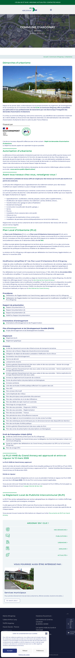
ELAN (37, 107)
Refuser (25, 650)
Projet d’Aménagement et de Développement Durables (25, 330)
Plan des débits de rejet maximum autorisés (21, 402)
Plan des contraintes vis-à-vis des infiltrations (21, 399)
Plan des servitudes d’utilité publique (18, 423)
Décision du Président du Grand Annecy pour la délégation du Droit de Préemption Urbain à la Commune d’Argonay (38, 440)
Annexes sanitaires (12, 383)
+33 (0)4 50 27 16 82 (21, 2)
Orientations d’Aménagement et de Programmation (24, 323)
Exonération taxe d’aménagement (18, 356)
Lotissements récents (13, 362)
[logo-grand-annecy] (7, 630)
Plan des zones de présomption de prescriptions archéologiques (28, 429)
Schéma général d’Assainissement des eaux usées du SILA (26, 426)
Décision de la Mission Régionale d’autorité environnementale (27, 351)
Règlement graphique (13, 341)
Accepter (10, 650)
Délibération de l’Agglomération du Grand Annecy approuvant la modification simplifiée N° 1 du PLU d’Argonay (39, 299)
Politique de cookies (24, 654)
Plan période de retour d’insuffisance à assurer (22, 415)
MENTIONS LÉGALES (52, 655)
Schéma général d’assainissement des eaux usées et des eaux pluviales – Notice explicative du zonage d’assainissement (38, 369)
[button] (46, 633)
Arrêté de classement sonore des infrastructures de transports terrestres (31, 348)
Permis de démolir (12, 359)
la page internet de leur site (32, 486)
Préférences (40, 650)
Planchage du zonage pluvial (16, 404)
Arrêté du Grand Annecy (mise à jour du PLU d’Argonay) (25, 436)
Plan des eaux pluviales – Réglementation (20, 410)
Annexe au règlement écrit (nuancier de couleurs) (23, 377)
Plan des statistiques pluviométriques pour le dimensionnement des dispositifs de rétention (38, 421)
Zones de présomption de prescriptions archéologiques (25, 380)
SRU (42, 240)
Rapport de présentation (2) (15, 310)
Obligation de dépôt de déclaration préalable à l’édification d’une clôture (31, 354)
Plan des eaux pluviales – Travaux (17, 413)
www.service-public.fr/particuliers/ (22, 169)
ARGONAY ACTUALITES (37, 2)
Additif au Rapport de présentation (18, 315)
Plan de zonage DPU (13, 448)
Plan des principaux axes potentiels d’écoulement (23, 396)
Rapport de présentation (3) (15, 312)
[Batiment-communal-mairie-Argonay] (19, 568)
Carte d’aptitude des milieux (15, 394)
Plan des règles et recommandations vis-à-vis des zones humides (28, 418)
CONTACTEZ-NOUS (53, 2)
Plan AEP (9, 388)
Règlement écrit (11, 338)
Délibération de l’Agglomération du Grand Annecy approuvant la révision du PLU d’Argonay (37, 295)
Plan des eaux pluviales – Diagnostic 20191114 (21, 407)
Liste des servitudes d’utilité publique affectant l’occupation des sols (29, 385)
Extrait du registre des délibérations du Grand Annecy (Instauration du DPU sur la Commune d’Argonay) (38, 444)
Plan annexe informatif (14, 391)
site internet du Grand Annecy (43, 280)
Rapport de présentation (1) (15, 307)
